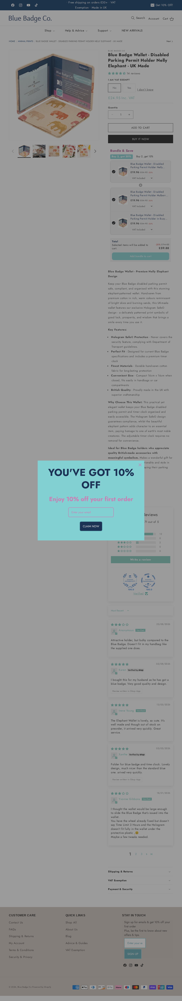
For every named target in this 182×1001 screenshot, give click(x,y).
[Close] (140, 465)
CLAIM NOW (91, 526)
